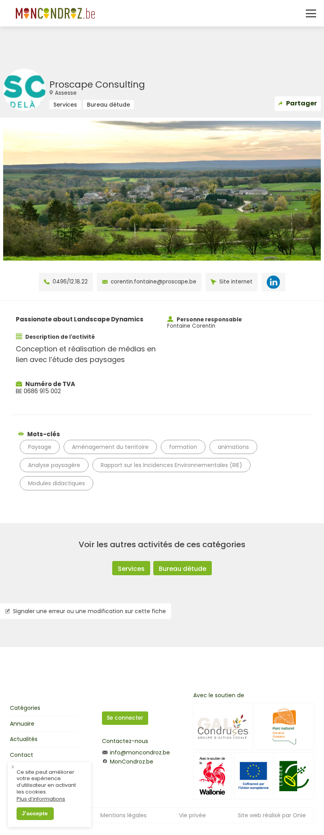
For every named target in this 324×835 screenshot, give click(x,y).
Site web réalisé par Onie (272, 815)
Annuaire (22, 724)
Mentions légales (123, 815)
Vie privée (192, 815)
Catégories (25, 708)
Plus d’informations (41, 799)
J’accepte (35, 813)
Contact (21, 755)
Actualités (24, 739)
